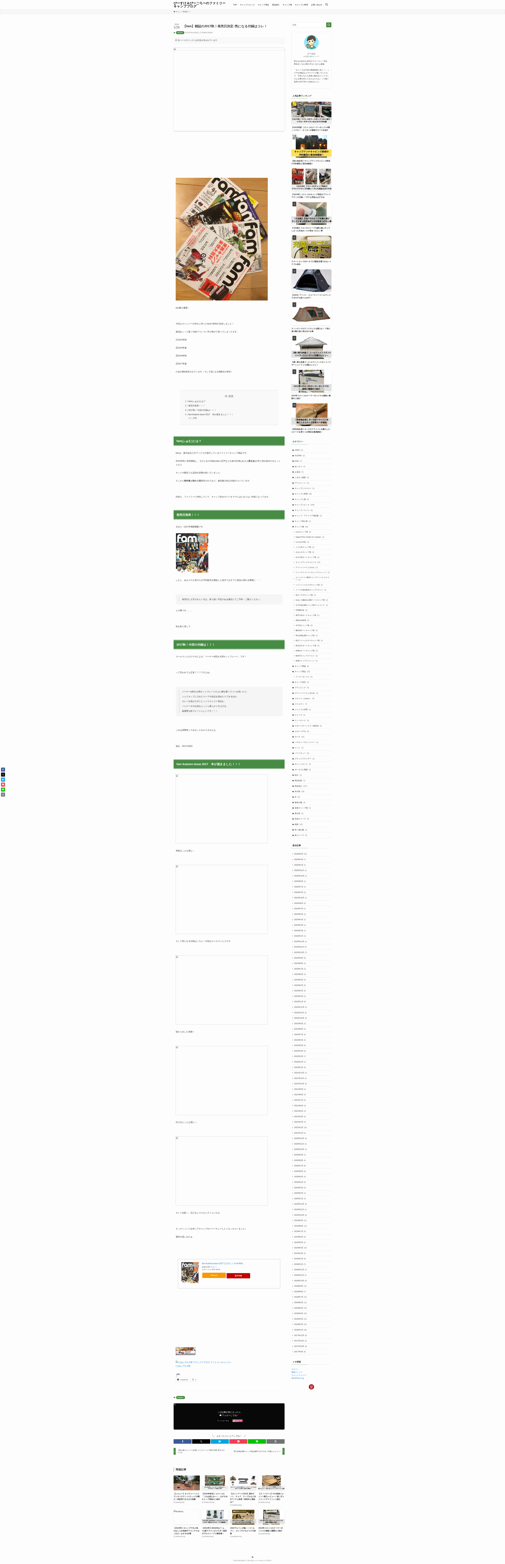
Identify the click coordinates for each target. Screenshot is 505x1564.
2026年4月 (300, 859)
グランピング (302, 687)
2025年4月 (300, 892)
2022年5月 (300, 1045)
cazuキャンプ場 (303, 532)
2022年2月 (300, 1062)
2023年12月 (300, 941)
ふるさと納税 (302, 477)
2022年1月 (300, 1067)
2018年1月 (300, 1330)
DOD (298, 461)
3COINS (300, 455)
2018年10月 (300, 1281)
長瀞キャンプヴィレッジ (307, 661)
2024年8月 (300, 903)
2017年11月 (300, 1341)
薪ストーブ (301, 835)
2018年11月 (300, 1275)
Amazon (214, 1275)
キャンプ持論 (302, 666)
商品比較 (300, 780)
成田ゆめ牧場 (302, 620)
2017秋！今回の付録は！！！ (202, 410)
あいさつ (300, 466)
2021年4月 (300, 1116)
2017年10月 (300, 1346)
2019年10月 (300, 1215)
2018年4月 (300, 1313)
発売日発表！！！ (196, 406)
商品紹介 (180, 32)
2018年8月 (300, 1291)
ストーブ (300, 715)
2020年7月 (300, 1166)
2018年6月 (300, 1302)
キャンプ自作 (302, 682)
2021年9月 (300, 1089)
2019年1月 (300, 1264)
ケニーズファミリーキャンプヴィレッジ (313, 572)
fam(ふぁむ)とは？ (197, 401)
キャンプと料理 (303, 494)
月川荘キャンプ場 (304, 625)
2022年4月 (300, 1051)
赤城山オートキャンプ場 (307, 651)
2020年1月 (300, 1198)
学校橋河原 (301, 610)
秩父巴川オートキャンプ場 (307, 646)
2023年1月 (300, 1001)
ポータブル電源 (303, 770)
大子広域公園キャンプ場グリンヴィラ (312, 605)
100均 (299, 450)
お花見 (299, 472)
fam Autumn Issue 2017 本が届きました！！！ (210, 414)
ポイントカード (303, 764)
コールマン (301, 704)
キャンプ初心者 (303, 521)
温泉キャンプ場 (303, 808)
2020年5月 (300, 1177)
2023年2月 (300, 996)
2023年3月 (300, 991)
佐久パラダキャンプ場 (306, 595)
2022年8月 (300, 1029)
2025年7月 (300, 887)
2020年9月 (300, 1155)
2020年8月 (300, 1160)
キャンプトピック (304, 505)
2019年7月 (300, 1231)
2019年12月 (300, 1204)
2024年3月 (300, 925)
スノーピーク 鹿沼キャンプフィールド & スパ (312, 579)
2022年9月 (300, 1023)
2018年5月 (300, 1308)
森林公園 (300, 802)
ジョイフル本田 (303, 709)
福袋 (298, 824)
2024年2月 (300, 930)
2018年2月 (300, 1324)
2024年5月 (300, 914)
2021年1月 (300, 1133)
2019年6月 (300, 1237)
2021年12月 (300, 1073)
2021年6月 (300, 1106)
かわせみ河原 (302, 542)
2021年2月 (300, 1127)
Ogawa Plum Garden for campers (310, 537)
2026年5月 (300, 854)
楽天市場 (238, 1276)
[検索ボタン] (326, 4)
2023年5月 (300, 980)
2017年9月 (300, 1352)
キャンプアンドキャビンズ (308, 562)
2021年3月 (300, 1122)
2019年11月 (300, 1209)
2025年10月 (300, 876)
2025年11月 (300, 870)
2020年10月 (300, 1149)
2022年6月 (300, 1040)
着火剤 (299, 813)
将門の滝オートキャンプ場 (307, 615)
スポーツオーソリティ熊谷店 (308, 726)
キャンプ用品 (302, 671)
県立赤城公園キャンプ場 (307, 635)
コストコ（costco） (304, 698)
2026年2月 (300, 865)
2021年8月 (300, 1094)
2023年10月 (300, 952)
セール (299, 737)
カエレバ (213, 1267)
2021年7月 (300, 1100)
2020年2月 (300, 1193)
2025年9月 (300, 881)
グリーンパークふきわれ (307, 567)
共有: (195, 418)
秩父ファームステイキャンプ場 (309, 640)
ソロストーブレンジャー (306, 742)
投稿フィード (296, 1372)
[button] (183, 1441)
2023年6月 (300, 974)
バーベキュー (302, 753)
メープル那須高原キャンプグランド (311, 590)
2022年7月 (300, 1034)
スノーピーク (302, 720)
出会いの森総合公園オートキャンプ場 (312, 600)
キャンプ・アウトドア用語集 (308, 516)
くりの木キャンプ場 (305, 547)
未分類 (299, 791)
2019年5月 (300, 1242)
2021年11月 (300, 1078)
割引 (298, 775)
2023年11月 (300, 947)
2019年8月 (300, 1226)
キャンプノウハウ (304, 510)
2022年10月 (300, 1018)
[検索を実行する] (328, 24)
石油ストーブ (302, 819)
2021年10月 (300, 1084)
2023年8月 (300, 963)
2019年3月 (300, 1253)
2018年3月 (300, 1319)
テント (299, 748)
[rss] (252, 1557)
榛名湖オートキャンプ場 (307, 630)
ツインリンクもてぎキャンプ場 (309, 585)
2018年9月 (300, 1286)
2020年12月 (300, 1138)
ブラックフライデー (304, 759)
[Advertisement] (195, 155)
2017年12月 (300, 1335)
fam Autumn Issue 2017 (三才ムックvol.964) (222, 1263)
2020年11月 (300, 1144)
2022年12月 (300, 1007)
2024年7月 (300, 909)
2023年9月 (300, 958)
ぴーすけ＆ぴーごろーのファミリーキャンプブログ (200, 5)
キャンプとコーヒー (304, 488)
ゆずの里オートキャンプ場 (307, 557)
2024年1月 (300, 936)
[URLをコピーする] (276, 1441)
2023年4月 (300, 985)
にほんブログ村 (183, 1366)
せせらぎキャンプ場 (305, 552)
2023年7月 (300, 969)
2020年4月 (300, 1182)
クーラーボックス (304, 677)
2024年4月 (300, 919)
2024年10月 (300, 898)
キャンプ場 (301, 527)
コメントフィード (298, 1375)
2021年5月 (300, 1111)
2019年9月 (300, 1220)
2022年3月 (300, 1056)
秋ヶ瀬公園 (301, 830)
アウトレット (302, 483)
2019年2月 (300, 1259)
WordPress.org (297, 1378)
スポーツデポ (302, 731)
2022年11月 (300, 1013)
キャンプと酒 (302, 499)
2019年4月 (300, 1248)
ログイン (295, 1369)
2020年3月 (300, 1188)
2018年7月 (300, 1297)
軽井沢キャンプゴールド (307, 656)
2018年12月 (300, 1270)
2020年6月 (300, 1171)
